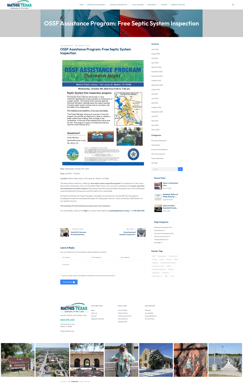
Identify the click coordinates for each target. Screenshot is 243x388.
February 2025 (156, 67)
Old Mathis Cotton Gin (159, 269)
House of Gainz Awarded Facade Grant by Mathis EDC (171, 207)
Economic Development (159, 149)
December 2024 (157, 72)
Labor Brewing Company (168, 263)
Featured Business (157, 158)
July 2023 (154, 116)
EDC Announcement (67, 45)
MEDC (169, 266)
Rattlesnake (155, 273)
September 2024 (157, 85)
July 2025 (154, 58)
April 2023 (155, 125)
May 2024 (154, 103)
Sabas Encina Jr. (157, 276)
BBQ (153, 256)
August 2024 (155, 89)
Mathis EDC (74, 381)
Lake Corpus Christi (158, 266)
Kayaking (155, 263)
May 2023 (154, 121)
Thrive (172, 276)
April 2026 (155, 49)
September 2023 (157, 112)
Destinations (155, 145)
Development (162, 256)
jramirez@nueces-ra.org (119, 211)
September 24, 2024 (84, 45)
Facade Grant (173, 256)
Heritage (154, 163)
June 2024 (155, 98)
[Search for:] (167, 169)
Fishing (154, 259)
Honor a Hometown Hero (170, 184)
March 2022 (155, 130)
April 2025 (155, 63)
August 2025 (155, 54)
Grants (161, 259)
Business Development (159, 140)
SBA (166, 276)
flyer (86, 211)
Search (180, 169)
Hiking (176, 259)
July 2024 (154, 94)
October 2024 (156, 80)
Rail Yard (171, 269)
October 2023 (156, 107)
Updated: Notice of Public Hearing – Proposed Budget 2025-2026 (170, 195)
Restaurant (165, 273)
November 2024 (157, 76)
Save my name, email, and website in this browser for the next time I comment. (88, 276)
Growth (168, 259)
